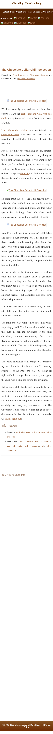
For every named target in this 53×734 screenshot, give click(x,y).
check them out (13, 418)
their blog (25, 173)
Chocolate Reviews (39, 75)
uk (43, 446)
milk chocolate (38, 432)
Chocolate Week (10, 134)
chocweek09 (45, 441)
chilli (20, 441)
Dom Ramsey (19, 75)
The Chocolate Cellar (14, 129)
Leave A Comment (26, 78)
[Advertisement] (25, 46)
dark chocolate (23, 432)
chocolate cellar (31, 441)
